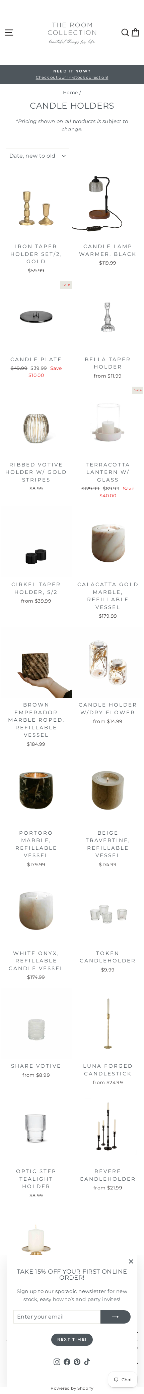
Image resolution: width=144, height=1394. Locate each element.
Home (70, 93)
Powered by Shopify (72, 1388)
